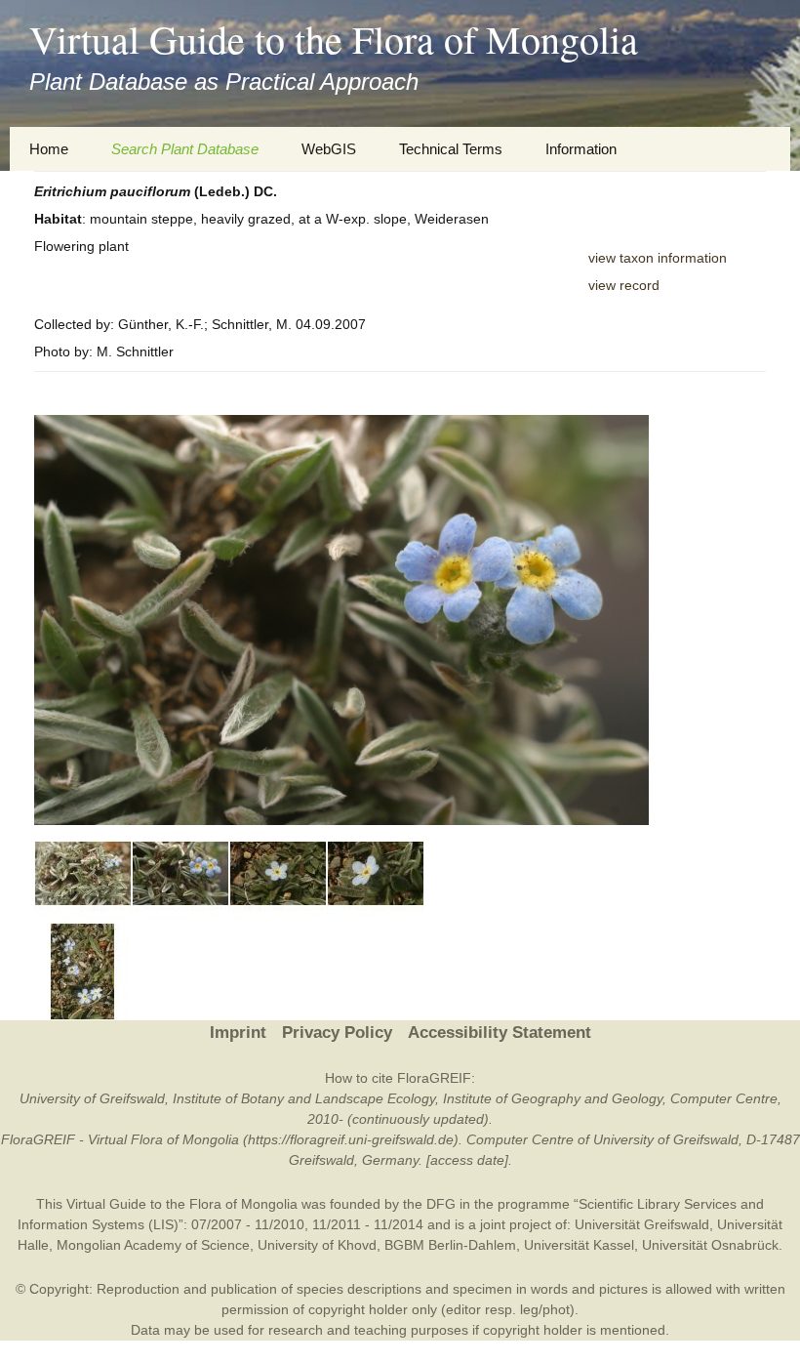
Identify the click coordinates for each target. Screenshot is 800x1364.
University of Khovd (317, 1245)
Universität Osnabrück (710, 1245)
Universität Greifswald (642, 1224)
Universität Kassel (579, 1245)
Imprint (238, 1032)
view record (624, 285)
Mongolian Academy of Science (153, 1245)
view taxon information (657, 258)
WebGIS (328, 149)
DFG (441, 1204)
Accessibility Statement (499, 1032)
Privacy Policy (337, 1032)
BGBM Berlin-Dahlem (450, 1245)
